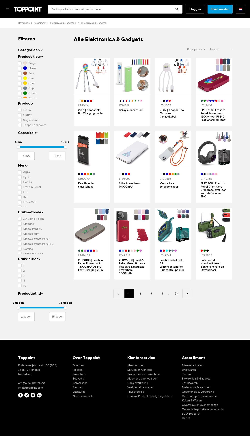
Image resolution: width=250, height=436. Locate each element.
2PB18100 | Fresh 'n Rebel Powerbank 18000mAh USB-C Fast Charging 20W (90, 265)
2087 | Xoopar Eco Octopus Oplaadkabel (172, 113)
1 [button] (129, 293)
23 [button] (176, 293)
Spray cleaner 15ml (131, 110)
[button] (187, 293)
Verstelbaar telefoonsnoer (169, 185)
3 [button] (151, 293)
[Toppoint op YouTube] (33, 395)
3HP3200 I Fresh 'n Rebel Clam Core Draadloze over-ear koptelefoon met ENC (213, 190)
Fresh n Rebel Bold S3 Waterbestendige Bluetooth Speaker (172, 265)
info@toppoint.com (30, 387)
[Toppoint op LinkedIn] (39, 395)
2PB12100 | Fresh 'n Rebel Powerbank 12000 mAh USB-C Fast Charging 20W (213, 115)
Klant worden (220, 9)
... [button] (169, 293)
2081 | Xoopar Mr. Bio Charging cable (90, 111)
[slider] (18, 147)
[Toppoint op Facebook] (20, 395)
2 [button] (140, 293)
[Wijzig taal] (240, 9)
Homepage (24, 23)
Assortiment (40, 23)
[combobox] (115, 9)
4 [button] (162, 293)
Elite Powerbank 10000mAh (129, 185)
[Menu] (8, 9)
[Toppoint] (28, 9)
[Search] (176, 9)
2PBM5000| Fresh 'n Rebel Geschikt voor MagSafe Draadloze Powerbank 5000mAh (132, 266)
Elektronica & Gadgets (62, 23)
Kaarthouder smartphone (86, 185)
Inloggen (195, 9)
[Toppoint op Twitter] (26, 395)
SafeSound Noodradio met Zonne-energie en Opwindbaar (212, 265)
